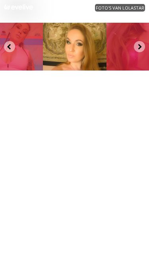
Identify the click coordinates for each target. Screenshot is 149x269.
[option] (74, 47)
